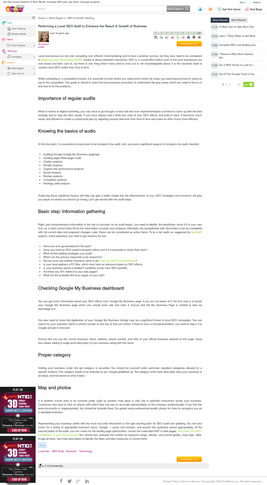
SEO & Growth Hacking (172, 214)
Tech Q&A (153, 277)
